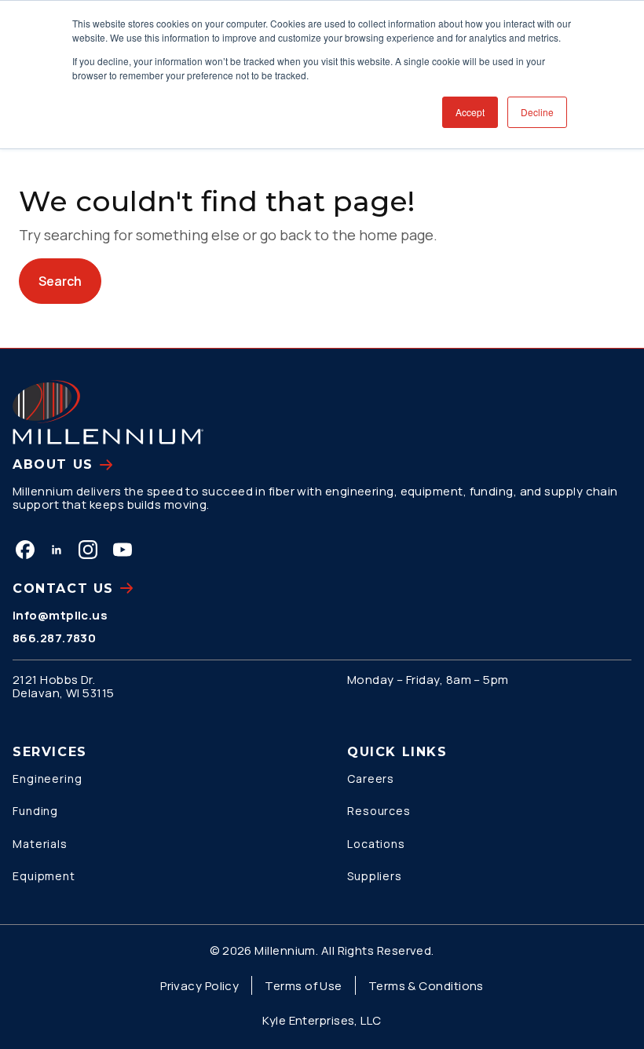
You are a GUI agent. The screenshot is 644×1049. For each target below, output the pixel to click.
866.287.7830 (54, 638)
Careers (370, 778)
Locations (376, 843)
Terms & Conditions (426, 986)
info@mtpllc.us (60, 615)
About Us (53, 464)
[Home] (108, 412)
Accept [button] (470, 112)
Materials (40, 843)
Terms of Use (303, 986)
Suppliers (374, 875)
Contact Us (63, 588)
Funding (35, 810)
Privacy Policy (199, 986)
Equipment (44, 875)
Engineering (47, 778)
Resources (379, 810)
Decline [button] (537, 112)
